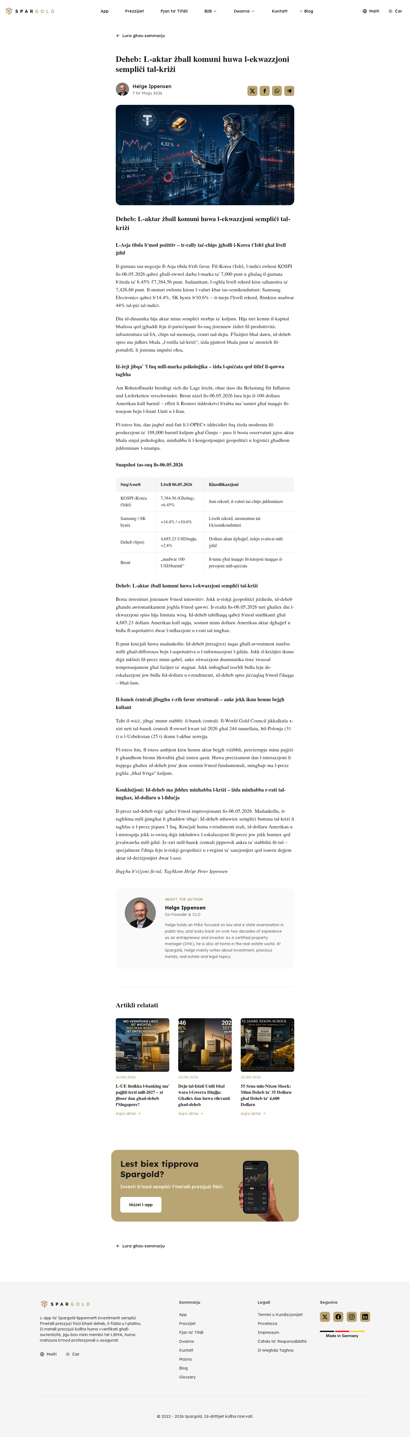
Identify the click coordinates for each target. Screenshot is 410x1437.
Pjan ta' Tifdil (174, 11)
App (104, 11)
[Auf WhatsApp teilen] (277, 91)
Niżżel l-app (141, 1204)
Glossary (187, 1377)
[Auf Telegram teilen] (289, 91)
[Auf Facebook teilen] (265, 91)
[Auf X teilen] (252, 91)
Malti (374, 11)
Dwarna (242, 11)
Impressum (268, 1332)
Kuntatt (280, 11)
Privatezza (267, 1323)
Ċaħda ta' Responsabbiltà (282, 1341)
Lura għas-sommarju (143, 35)
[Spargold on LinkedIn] (365, 1317)
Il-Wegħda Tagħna (275, 1350)
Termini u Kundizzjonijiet (280, 1314)
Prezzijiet (134, 11)
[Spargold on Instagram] (352, 1317)
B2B (208, 11)
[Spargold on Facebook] (338, 1317)
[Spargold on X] (325, 1317)
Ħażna (185, 1359)
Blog (308, 11)
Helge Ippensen (151, 86)
